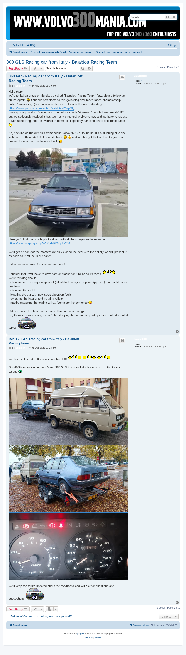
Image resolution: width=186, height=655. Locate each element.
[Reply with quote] (122, 77)
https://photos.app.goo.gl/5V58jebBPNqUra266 (39, 243)
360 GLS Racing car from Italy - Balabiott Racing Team (61, 62)
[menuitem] (30, 45)
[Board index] (95, 23)
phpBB (81, 633)
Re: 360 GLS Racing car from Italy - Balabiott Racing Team (44, 341)
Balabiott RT (140, 76)
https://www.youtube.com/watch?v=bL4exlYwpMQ (41, 108)
